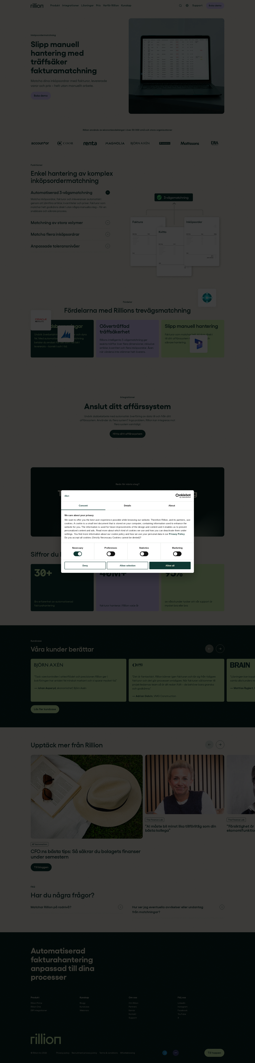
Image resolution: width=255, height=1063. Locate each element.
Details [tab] (127, 505)
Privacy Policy (177, 534)
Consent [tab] (83, 505)
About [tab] (172, 505)
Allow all (170, 565)
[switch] (111, 553)
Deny (85, 565)
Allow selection (127, 565)
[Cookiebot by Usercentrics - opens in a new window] (178, 496)
